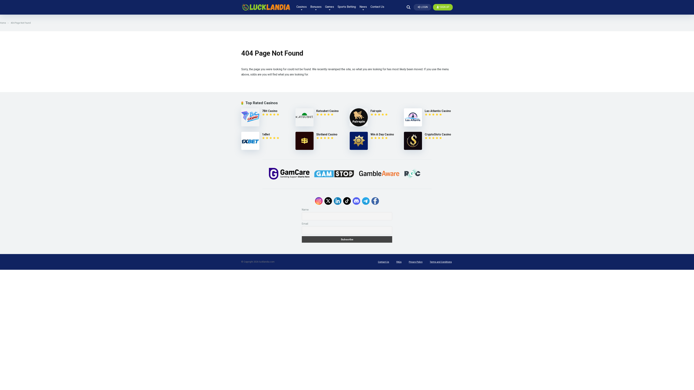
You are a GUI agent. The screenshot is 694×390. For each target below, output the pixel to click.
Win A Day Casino (382, 134)
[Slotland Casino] (305, 141)
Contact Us (377, 6)
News (363, 6)
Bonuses (316, 6)
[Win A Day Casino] (360, 141)
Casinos (301, 6)
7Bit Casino (269, 111)
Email (305, 223)
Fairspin (375, 111)
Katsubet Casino (327, 111)
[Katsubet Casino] (305, 117)
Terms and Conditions (441, 262)
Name (305, 209)
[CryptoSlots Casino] (414, 141)
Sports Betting (347, 6)
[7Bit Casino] (251, 117)
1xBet (266, 134)
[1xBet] (251, 141)
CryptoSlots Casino (438, 134)
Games (329, 6)
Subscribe (347, 239)
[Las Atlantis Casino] (414, 117)
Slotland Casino (326, 134)
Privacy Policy (416, 262)
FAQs (399, 262)
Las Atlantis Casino (438, 111)
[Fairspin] (360, 117)
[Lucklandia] (265, 7)
